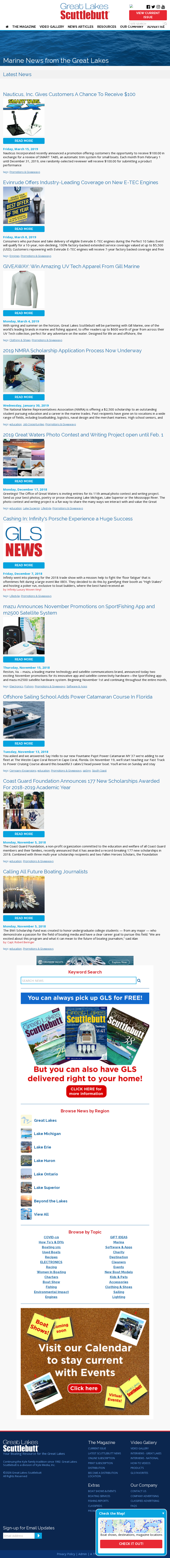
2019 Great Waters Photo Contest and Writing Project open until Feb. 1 (83, 435)
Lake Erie (42, 1147)
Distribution (96, 1468)
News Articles (81, 27)
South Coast (99, 770)
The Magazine (24, 27)
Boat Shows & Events (102, 1491)
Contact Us (138, 1491)
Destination (118, 1257)
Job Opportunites (33, 424)
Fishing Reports (98, 1501)
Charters (51, 1277)
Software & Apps (77, 686)
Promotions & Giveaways (25, 172)
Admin (82, 1554)
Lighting (118, 1297)
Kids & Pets (119, 1277)
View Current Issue (148, 15)
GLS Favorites (139, 1473)
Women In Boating (51, 1272)
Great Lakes (45, 1120)
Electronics (16, 686)
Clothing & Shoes (20, 340)
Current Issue (97, 1448)
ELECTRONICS (51, 1262)
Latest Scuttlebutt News (104, 1453)
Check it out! (131, 1544)
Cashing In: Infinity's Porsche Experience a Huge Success (68, 519)
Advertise (156, 27)
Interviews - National (145, 1458)
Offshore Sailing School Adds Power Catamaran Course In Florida (77, 697)
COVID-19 (51, 1237)
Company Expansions (23, 770)
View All (41, 1214)
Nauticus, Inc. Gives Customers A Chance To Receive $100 (69, 94)
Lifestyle (46, 508)
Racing (51, 1267)
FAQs (134, 1506)
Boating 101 (51, 1247)
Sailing (118, 1292)
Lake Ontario (46, 1174)
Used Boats (51, 1252)
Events (118, 1267)
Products (137, 1468)
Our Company (131, 27)
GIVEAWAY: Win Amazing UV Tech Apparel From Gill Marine (71, 266)
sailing (87, 770)
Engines (14, 256)
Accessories (118, 1282)
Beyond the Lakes (50, 1201)
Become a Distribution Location (103, 1474)
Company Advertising (145, 1496)
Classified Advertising (145, 1501)
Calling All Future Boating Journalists (45, 872)
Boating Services (99, 1496)
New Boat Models (119, 1272)
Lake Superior (31, 508)
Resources (106, 27)
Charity (118, 1252)
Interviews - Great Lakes (146, 1453)
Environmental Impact (51, 1292)
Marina (118, 1242)
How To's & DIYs (51, 1242)
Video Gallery (52, 27)
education (16, 424)
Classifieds (95, 1506)
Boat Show (51, 1282)
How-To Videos (140, 1463)
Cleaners (119, 1262)
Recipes (51, 1257)
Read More (24, 141)
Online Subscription (101, 1458)
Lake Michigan (47, 1133)
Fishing (29, 686)
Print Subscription (100, 1463)
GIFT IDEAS (119, 1237)
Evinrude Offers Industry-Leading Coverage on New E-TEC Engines (80, 182)
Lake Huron (44, 1160)
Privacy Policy (66, 1554)
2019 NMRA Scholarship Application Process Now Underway (72, 351)
